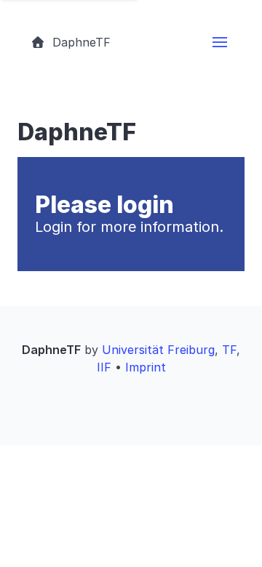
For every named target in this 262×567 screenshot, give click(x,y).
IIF (104, 367)
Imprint (145, 367)
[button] (219, 42)
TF (229, 349)
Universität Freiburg (158, 349)
